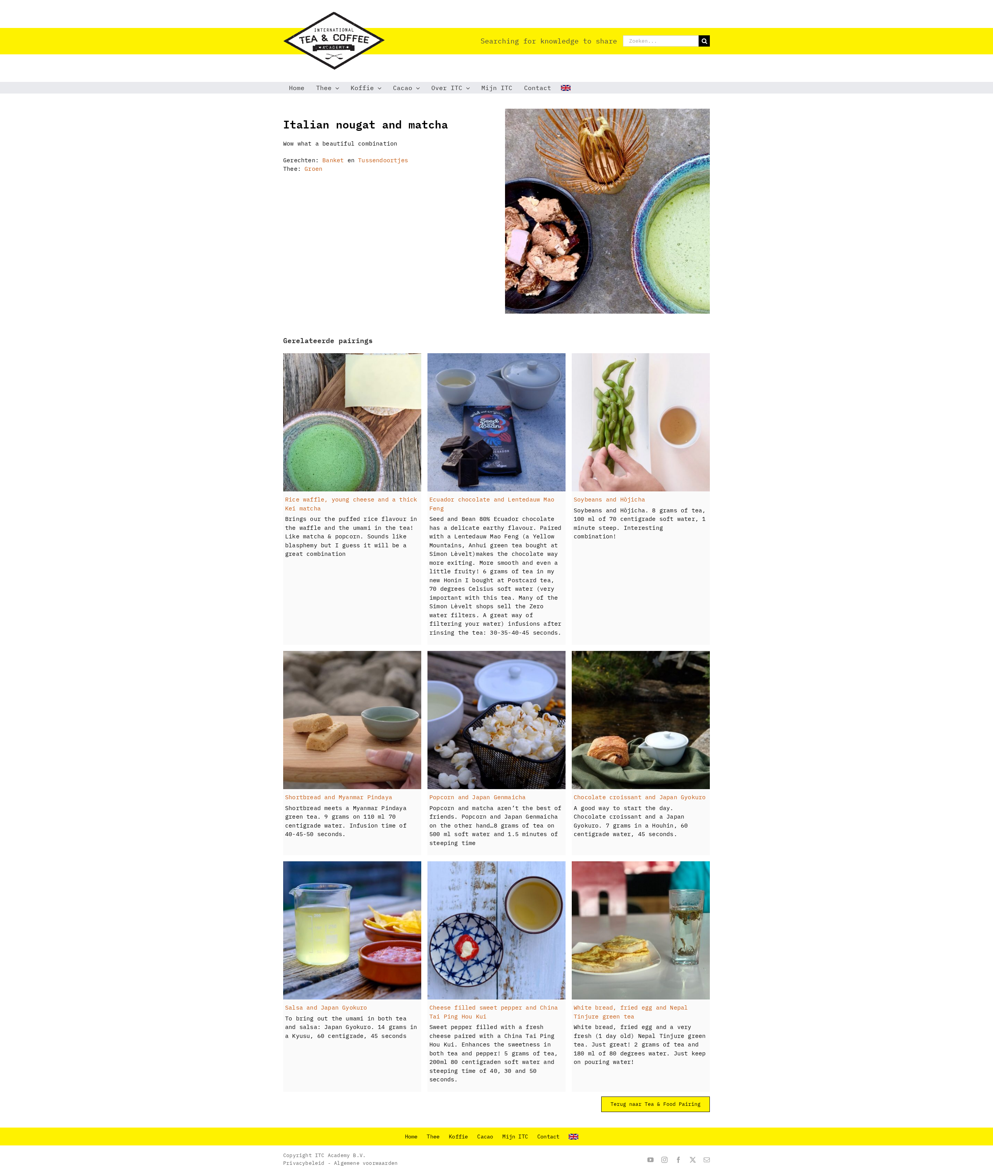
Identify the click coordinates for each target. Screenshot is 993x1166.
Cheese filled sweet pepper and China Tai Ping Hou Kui (493, 1012)
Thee (433, 1136)
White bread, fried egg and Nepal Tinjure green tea (631, 1012)
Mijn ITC (515, 1136)
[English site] (566, 88)
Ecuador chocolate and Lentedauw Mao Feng (491, 504)
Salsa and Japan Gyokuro (326, 1007)
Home (411, 1136)
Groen (313, 168)
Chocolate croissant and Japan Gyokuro (640, 797)
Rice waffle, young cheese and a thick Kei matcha (351, 504)
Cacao (485, 1136)
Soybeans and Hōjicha (609, 499)
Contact (548, 1136)
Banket (333, 160)
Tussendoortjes (383, 160)
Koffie (458, 1136)
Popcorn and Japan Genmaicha (477, 797)
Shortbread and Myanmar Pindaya (338, 797)
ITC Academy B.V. (340, 1155)
